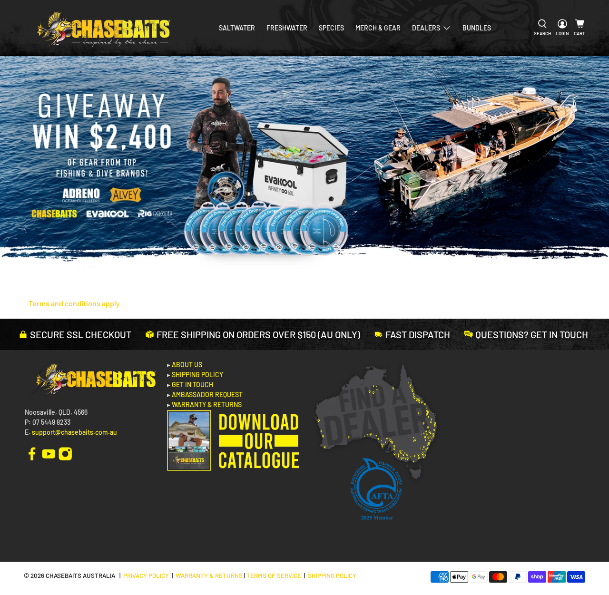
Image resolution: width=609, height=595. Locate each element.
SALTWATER (237, 28)
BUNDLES (476, 28)
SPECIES (331, 28)
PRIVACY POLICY (146, 575)
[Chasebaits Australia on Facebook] (32, 453)
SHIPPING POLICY (197, 375)
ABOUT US (187, 365)
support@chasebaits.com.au (74, 432)
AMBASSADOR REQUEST (207, 394)
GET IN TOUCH (192, 384)
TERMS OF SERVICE (273, 575)
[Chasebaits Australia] (100, 28)
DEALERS (426, 28)
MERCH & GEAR (378, 28)
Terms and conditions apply (74, 303)
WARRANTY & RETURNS (207, 404)
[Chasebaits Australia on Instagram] (65, 453)
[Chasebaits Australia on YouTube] (48, 453)
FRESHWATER (286, 28)
